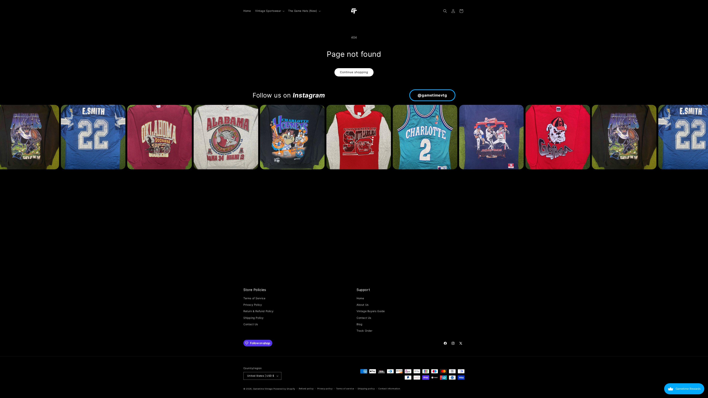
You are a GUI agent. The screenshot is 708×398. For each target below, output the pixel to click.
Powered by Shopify (284, 388)
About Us (363, 304)
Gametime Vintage (263, 388)
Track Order (364, 330)
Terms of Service (254, 298)
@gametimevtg (432, 95)
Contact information (389, 388)
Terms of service (345, 388)
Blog (359, 324)
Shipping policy (366, 388)
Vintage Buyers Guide (371, 311)
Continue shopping (354, 72)
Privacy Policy (252, 304)
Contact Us (250, 324)
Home (360, 298)
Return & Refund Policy (258, 311)
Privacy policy (325, 388)
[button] (269, 11)
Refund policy (306, 388)
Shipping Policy (253, 317)
